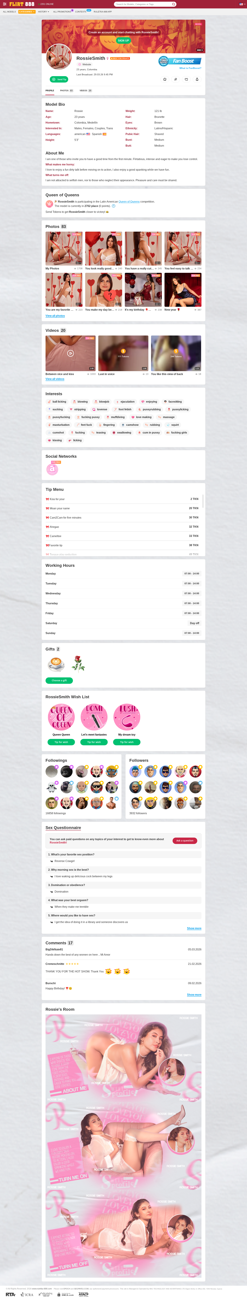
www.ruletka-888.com (42, 1289)
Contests (80, 12)
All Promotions (62, 12)
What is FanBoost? (190, 68)
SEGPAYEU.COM (81, 1289)
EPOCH (67, 1289)
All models (9, 12)
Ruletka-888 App (103, 12)
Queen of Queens (129, 201)
